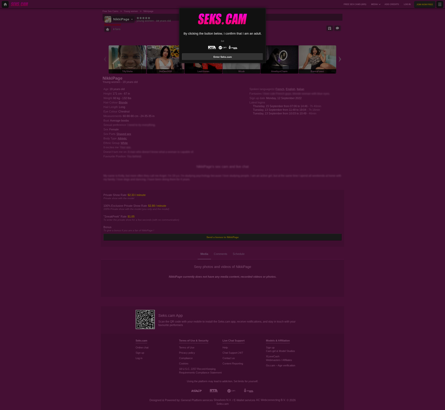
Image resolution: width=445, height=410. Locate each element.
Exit (222, 41)
